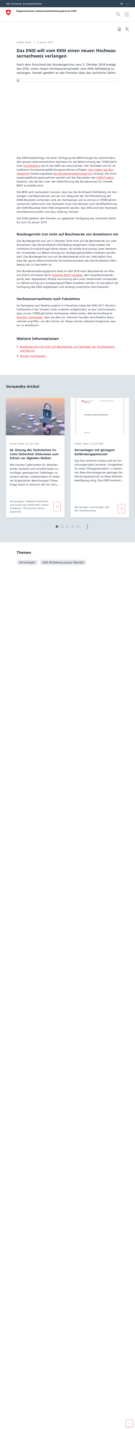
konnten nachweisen (30, 317)
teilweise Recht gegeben (67, 275)
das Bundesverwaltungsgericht (72, 173)
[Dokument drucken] (119, 29)
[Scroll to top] (129, 1423)
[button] (57, 526)
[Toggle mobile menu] (127, 14)
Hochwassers (32, 166)
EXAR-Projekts (105, 177)
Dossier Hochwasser (33, 356)
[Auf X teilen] (127, 29)
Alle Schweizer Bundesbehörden (24, 3)
